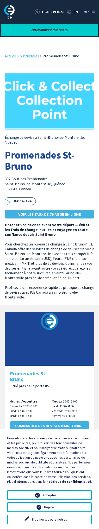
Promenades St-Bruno (28, 376)
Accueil (10, 55)
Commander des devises (49, 30)
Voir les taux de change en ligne (49, 214)
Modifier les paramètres (49, 519)
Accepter (49, 495)
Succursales (29, 55)
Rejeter (49, 507)
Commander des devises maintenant (49, 425)
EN (76, 11)
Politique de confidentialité (68, 481)
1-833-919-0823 (53, 12)
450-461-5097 (23, 201)
